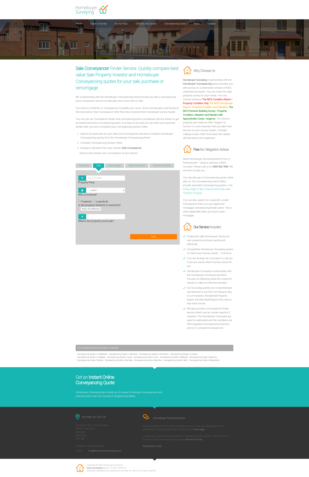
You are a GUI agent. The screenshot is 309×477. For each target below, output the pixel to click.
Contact (211, 23)
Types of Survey (98, 23)
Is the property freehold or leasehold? (99, 207)
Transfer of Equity (192, 193)
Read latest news (152, 446)
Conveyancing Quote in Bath (175, 360)
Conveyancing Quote (175, 23)
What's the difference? (91, 209)
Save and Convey (193, 439)
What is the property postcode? (96, 221)
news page (199, 429)
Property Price (86, 182)
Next (153, 236)
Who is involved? (87, 194)
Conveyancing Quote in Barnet (90, 360)
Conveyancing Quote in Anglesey (91, 357)
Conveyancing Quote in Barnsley (118, 360)
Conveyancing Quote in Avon (146, 357)
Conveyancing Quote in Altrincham (154, 354)
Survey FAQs (121, 23)
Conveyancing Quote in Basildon (148, 360)
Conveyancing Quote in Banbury (203, 357)
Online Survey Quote (146, 23)
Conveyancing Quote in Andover (184, 354)
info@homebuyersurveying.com (104, 450)
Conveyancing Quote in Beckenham (204, 360)
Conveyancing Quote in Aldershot (123, 354)
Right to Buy (197, 189)
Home (79, 23)
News (196, 23)
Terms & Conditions (95, 468)
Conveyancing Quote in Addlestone (92, 354)
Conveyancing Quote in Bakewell (174, 357)
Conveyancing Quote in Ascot (119, 357)
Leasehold (102, 201)
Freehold (86, 201)
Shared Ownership (215, 189)
